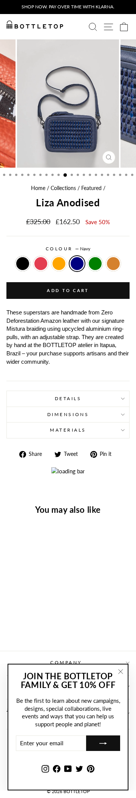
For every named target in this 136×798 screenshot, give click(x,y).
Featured (91, 188)
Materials (68, 430)
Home (38, 188)
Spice (40, 263)
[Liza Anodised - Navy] (38, 617)
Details (68, 398)
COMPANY (66, 662)
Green (95, 263)
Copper (113, 263)
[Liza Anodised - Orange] (29, 617)
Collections (63, 188)
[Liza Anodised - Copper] (29, 625)
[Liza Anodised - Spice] (21, 617)
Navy (77, 263)
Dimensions (68, 414)
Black (22, 263)
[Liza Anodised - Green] (47, 617)
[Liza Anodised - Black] (12, 617)
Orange (58, 263)
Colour (68, 248)
